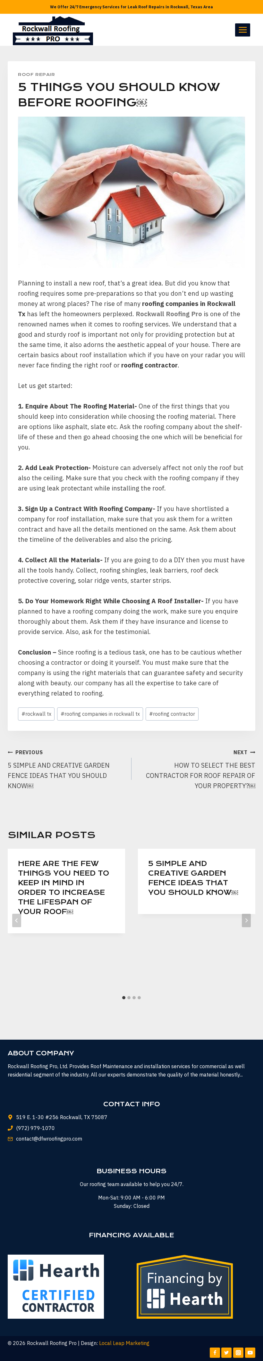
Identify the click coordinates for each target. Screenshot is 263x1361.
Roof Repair (36, 74)
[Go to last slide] (16, 920)
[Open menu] (242, 30)
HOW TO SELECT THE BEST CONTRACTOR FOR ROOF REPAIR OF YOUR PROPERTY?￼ (200, 769)
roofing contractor (172, 714)
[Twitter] (226, 1353)
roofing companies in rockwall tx (100, 714)
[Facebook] (215, 1353)
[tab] (123, 997)
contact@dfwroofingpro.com (49, 1138)
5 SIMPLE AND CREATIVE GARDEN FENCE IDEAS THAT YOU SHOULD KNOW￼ (59, 769)
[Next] (246, 920)
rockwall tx (36, 714)
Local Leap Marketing (124, 1343)
